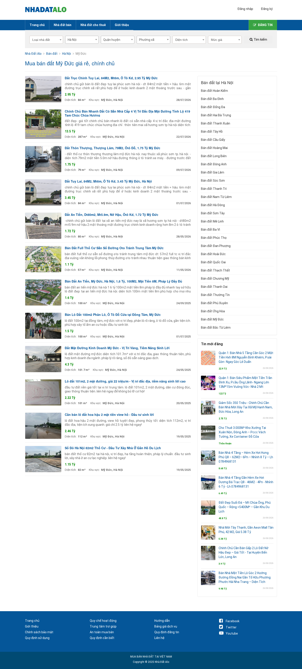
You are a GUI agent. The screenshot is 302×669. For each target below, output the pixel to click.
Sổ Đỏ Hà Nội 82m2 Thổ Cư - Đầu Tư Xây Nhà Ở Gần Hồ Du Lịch (113, 448)
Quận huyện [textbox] (111, 39)
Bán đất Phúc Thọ (214, 237)
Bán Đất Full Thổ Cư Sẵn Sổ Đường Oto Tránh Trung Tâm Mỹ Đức (114, 248)
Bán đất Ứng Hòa (213, 311)
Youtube (232, 633)
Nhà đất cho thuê (93, 25)
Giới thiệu (122, 25)
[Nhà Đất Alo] (48, 10)
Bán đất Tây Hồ (212, 131)
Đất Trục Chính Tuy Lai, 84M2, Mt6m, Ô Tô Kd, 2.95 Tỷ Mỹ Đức (111, 78)
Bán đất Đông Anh (214, 164)
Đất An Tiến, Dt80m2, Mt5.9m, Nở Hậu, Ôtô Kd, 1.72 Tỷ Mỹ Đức (111, 214)
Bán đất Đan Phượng (216, 246)
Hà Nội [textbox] (72, 39)
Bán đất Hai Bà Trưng (216, 115)
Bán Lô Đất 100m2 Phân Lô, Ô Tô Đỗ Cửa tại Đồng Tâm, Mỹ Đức (113, 314)
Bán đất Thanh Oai (214, 286)
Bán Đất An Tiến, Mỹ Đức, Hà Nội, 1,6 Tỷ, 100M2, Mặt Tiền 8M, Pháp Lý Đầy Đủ (123, 281)
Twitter (231, 627)
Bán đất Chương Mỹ (215, 278)
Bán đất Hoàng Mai (214, 148)
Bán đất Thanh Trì (214, 188)
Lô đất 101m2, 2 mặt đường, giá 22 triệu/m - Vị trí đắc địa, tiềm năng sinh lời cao (125, 381)
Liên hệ (159, 638)
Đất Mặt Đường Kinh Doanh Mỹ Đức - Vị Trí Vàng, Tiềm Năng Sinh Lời (117, 348)
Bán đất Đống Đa (213, 107)
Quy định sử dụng (37, 638)
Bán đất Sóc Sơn (213, 180)
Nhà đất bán (62, 25)
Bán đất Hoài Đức (213, 254)
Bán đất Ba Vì (210, 229)
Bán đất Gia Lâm (212, 172)
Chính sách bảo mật (39, 632)
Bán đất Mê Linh (212, 221)
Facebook (232, 621)
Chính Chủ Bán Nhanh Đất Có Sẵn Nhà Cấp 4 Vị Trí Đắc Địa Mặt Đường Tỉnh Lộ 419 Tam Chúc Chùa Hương (127, 113)
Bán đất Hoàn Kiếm (214, 90)
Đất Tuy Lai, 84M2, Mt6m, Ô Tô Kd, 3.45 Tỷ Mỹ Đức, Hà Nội (108, 181)
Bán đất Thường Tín (215, 295)
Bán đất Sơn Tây (213, 213)
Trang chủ (37, 25)
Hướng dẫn (162, 620)
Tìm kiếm (260, 39)
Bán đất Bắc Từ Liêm (216, 327)
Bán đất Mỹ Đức (212, 319)
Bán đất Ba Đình (212, 99)
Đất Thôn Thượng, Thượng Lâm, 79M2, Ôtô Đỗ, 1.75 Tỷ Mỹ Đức (112, 148)
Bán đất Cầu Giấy (213, 139)
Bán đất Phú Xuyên (214, 303)
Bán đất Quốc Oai (213, 262)
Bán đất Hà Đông (213, 205)
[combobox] (82, 40)
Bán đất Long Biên (214, 156)
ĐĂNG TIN (265, 25)
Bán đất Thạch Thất (215, 270)
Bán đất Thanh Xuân (215, 123)
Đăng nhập (245, 9)
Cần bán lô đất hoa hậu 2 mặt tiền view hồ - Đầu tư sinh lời (109, 414)
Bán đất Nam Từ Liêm (216, 197)
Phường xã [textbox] (146, 39)
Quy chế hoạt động (103, 620)
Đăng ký (267, 9)
